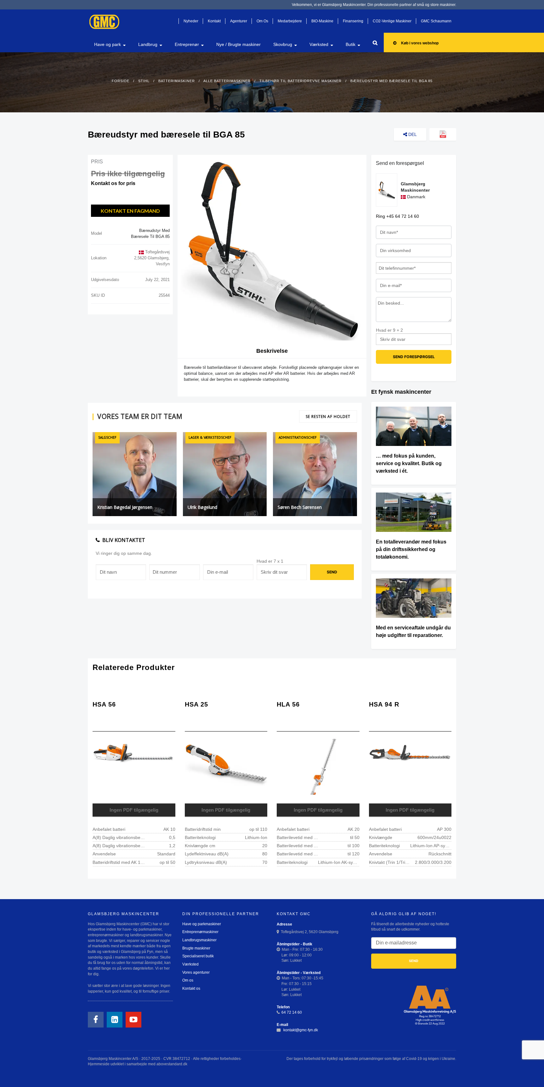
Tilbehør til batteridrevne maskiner (300, 81)
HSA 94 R (384, 704)
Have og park (107, 44)
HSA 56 (104, 704)
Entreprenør (187, 44)
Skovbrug (282, 44)
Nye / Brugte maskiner (238, 44)
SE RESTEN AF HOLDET (328, 416)
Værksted (318, 44)
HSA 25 (196, 704)
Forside (120, 81)
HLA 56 (288, 704)
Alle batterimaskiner (227, 81)
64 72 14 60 (291, 1012)
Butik (350, 44)
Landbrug (147, 44)
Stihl (144, 81)
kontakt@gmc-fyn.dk (300, 1030)
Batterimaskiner (176, 81)
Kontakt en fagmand (130, 211)
